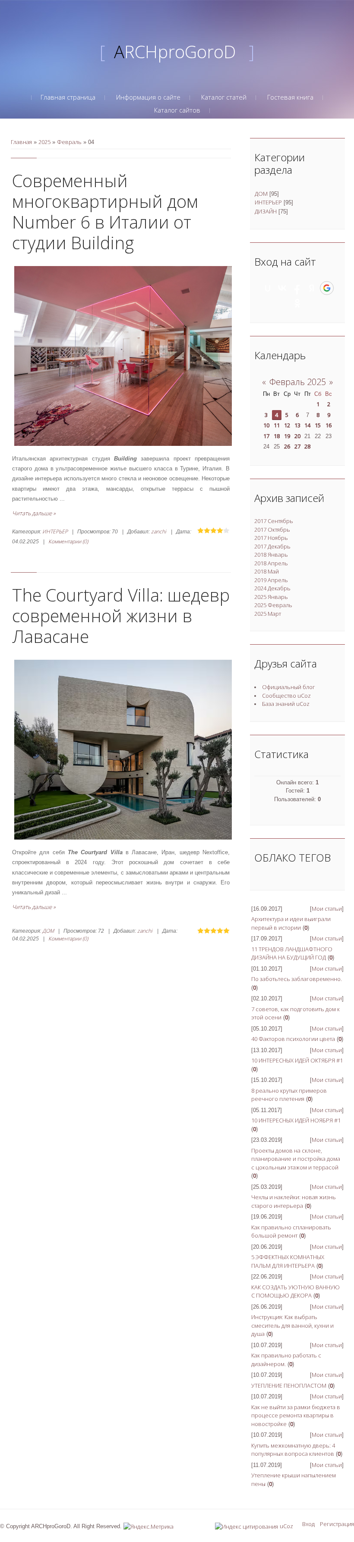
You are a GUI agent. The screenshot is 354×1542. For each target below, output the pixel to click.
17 (266, 436)
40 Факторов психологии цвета (293, 1039)
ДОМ (48, 930)
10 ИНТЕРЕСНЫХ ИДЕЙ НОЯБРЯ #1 (296, 1120)
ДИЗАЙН (266, 211)
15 (318, 425)
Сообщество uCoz (286, 695)
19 (287, 436)
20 (297, 436)
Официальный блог (288, 687)
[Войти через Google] (327, 288)
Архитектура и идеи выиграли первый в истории (291, 923)
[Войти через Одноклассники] (297, 303)
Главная (21, 142)
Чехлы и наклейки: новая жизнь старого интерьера (293, 1201)
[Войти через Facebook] (297, 288)
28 (307, 446)
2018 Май (266, 571)
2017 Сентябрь (273, 521)
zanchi (158, 531)
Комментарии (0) (68, 541)
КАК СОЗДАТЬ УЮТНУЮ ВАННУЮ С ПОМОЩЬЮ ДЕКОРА (295, 1291)
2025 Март (267, 613)
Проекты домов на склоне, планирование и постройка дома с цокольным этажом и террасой (295, 1159)
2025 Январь (271, 597)
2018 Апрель (271, 563)
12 (287, 425)
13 (297, 425)
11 (277, 425)
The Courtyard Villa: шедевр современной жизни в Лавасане (121, 615)
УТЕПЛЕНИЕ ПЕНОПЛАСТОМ (288, 1385)
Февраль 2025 (297, 382)
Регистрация (337, 1524)
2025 (44, 142)
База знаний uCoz (286, 704)
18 (277, 436)
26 (287, 446)
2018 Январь (271, 554)
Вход (308, 1524)
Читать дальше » (34, 513)
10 (266, 425)
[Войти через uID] (267, 288)
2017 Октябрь (272, 529)
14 (307, 425)
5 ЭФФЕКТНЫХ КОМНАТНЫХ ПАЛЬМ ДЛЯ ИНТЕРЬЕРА (287, 1261)
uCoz (286, 1526)
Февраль (69, 142)
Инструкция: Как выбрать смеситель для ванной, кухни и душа (292, 1325)
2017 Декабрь (272, 546)
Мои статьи (327, 908)
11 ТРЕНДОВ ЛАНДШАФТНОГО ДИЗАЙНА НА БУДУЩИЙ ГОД (291, 953)
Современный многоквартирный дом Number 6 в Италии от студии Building (105, 211)
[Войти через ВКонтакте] (282, 288)
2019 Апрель (271, 580)
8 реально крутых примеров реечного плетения (289, 1095)
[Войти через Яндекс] (311, 288)
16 (329, 425)
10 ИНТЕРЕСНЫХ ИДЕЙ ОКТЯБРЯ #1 (297, 1060)
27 (297, 446)
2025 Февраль (273, 605)
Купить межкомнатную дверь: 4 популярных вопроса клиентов (293, 1450)
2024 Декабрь (272, 588)
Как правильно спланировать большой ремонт (291, 1231)
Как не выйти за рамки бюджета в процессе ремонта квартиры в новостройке (295, 1415)
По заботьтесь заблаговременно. (296, 979)
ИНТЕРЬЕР (55, 531)
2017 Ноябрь (271, 538)
